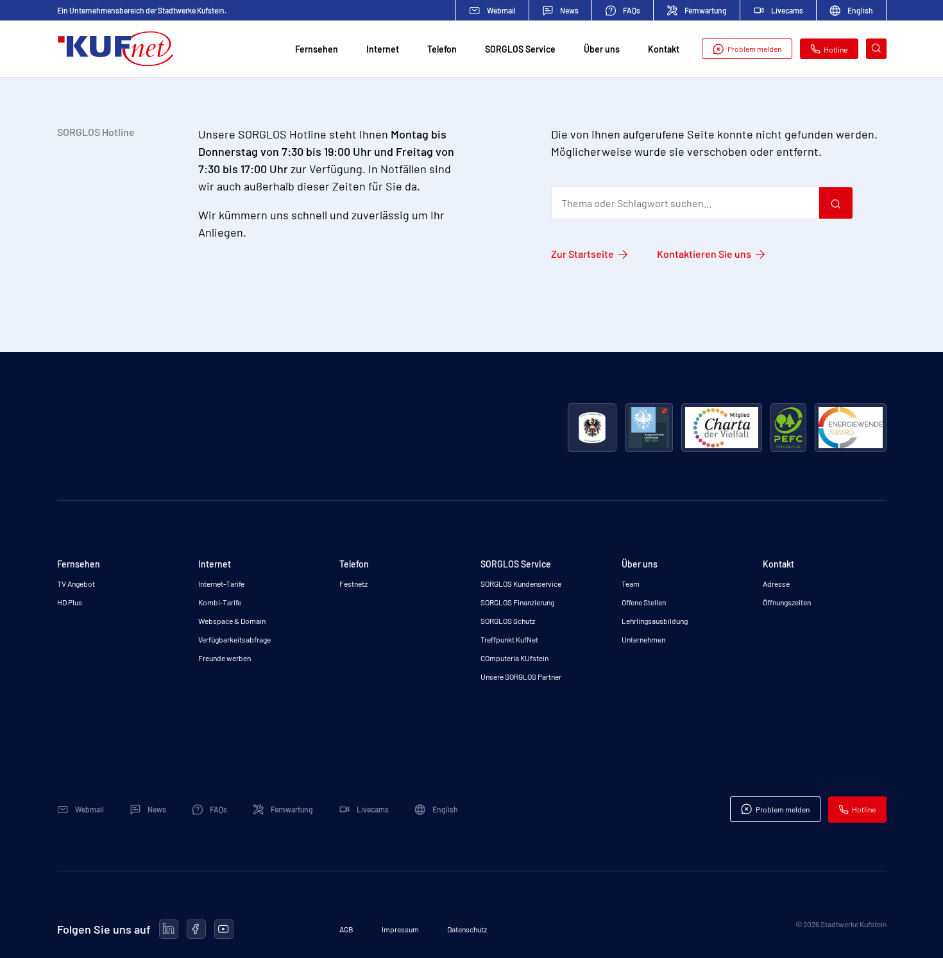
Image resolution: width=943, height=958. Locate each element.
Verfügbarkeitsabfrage (234, 639)
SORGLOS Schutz (507, 620)
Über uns (602, 49)
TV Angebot (76, 583)
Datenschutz (467, 929)
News (569, 10)
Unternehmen (643, 639)
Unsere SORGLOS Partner (520, 676)
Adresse (776, 583)
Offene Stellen (644, 602)
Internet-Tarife (221, 583)
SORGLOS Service (520, 49)
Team (631, 583)
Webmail (501, 10)
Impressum (400, 929)
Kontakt (663, 49)
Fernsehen (316, 49)
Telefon (442, 49)
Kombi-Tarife (219, 602)
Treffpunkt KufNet (509, 639)
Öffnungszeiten (787, 602)
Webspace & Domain (232, 620)
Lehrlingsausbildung (655, 620)
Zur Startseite (582, 254)
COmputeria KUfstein (514, 657)
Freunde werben (224, 657)
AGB (346, 929)
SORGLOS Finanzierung (517, 602)
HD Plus (69, 602)
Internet (382, 49)
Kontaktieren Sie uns (704, 254)
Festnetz (353, 583)
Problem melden (754, 48)
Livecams (787, 10)
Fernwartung (705, 10)
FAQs (631, 10)
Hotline (835, 49)
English (860, 10)
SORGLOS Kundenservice (520, 583)
